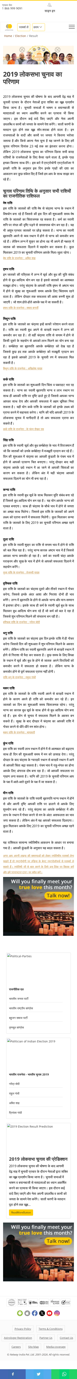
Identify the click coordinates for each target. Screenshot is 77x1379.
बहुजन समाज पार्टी (18, 1018)
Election (20, 36)
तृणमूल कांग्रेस (16, 1027)
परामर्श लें (23, 27)
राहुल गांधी (14, 1093)
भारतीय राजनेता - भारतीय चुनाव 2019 (29, 1074)
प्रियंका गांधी (15, 1113)
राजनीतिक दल (16, 989)
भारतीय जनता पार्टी (18, 999)
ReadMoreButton (21, 1212)
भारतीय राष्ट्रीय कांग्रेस (21, 1008)
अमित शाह (14, 1103)
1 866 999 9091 (12, 8)
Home (8, 36)
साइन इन (50, 11)
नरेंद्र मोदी (14, 1084)
